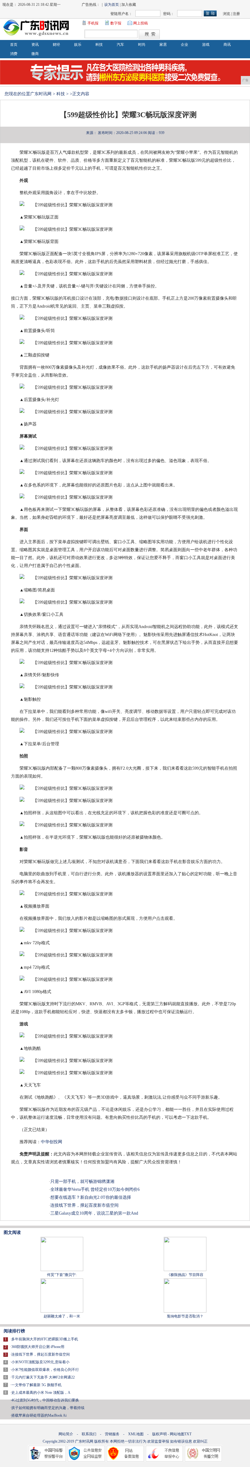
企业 (184, 44)
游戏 (205, 44)
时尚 (141, 44)
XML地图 (136, 1434)
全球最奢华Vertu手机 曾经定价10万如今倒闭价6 (95, 1189)
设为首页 (111, 4)
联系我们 (89, 1434)
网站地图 (177, 1434)
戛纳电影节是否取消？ (185, 1316)
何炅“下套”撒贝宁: (62, 1275)
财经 (56, 44)
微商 (35, 54)
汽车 (120, 44)
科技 (99, 44)
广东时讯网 (41, 94)
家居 (163, 44)
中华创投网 (51, 1142)
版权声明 (159, 1434)
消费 (13, 54)
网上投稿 (140, 23)
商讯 (227, 44)
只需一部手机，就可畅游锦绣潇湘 (82, 1181)
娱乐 (77, 44)
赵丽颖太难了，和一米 (62, 1316)
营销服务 (112, 1434)
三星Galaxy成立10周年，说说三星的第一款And (94, 1213)
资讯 (35, 44)
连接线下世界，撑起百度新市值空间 (84, 1205)
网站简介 (66, 1434)
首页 (13, 44)
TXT (187, 1434)
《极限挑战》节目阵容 (185, 1275)
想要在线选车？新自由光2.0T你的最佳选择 (90, 1197)
